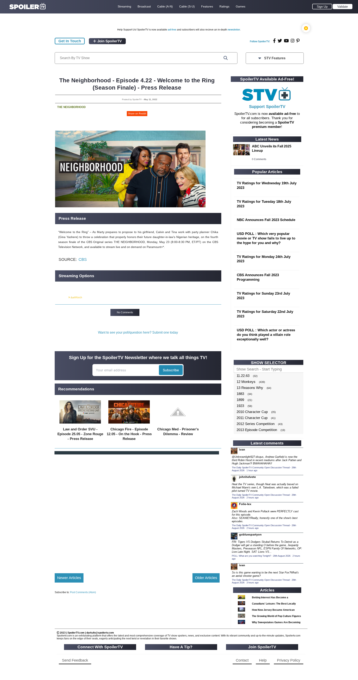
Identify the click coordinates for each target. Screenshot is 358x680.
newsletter (234, 29)
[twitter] (280, 40)
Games (240, 6)
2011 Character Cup (252, 418)
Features (207, 6)
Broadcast (144, 6)
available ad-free (282, 114)
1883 (240, 394)
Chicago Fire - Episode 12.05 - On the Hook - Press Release (129, 434)
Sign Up (322, 6)
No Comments (125, 312)
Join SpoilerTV (109, 41)
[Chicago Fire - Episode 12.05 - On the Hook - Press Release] (129, 424)
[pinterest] (298, 40)
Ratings (224, 6)
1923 (240, 406)
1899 (240, 400)
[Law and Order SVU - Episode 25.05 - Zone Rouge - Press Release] (80, 424)
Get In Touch (69, 41)
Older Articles (206, 578)
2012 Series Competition (256, 424)
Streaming (124, 6)
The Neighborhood (71, 107)
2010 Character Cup (252, 412)
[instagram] (292, 40)
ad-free (172, 29)
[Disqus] (137, 510)
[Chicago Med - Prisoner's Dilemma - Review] (178, 424)
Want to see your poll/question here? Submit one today (138, 332)
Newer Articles (69, 578)
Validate (342, 6)
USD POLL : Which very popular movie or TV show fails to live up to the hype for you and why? (266, 238)
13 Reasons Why (250, 388)
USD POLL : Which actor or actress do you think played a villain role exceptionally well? (266, 334)
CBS (83, 259)
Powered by (61, 297)
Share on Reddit (137, 113)
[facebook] (274, 40)
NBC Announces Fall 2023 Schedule (266, 220)
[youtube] (286, 40)
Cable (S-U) (187, 6)
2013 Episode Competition (257, 430)
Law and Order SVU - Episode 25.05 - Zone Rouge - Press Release (80, 434)
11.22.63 (243, 376)
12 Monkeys (246, 382)
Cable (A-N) (165, 6)
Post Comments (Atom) (83, 592)
